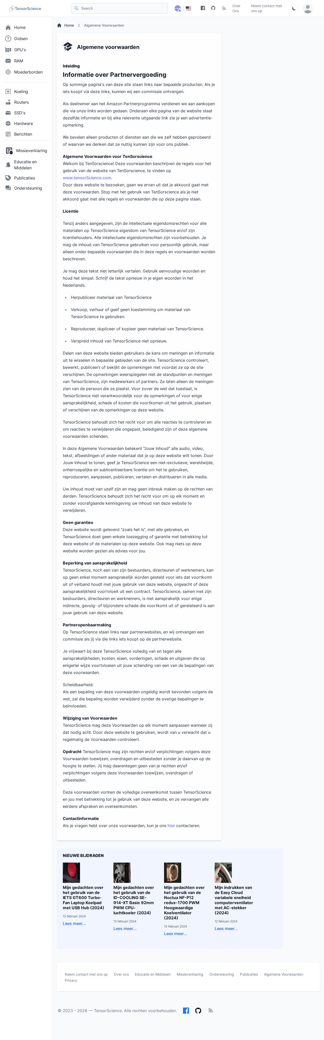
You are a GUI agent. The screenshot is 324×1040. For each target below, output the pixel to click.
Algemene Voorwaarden (283, 974)
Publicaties (249, 974)
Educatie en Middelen (153, 974)
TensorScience (108, 1010)
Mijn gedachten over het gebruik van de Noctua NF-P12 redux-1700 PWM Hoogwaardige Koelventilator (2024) (184, 902)
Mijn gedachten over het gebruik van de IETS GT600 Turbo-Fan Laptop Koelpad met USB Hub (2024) (83, 897)
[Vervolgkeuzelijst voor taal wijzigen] (177, 8)
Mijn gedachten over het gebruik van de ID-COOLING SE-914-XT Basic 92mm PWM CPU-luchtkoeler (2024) (133, 900)
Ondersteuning (221, 974)
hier (171, 825)
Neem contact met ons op (266, 8)
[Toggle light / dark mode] (294, 8)
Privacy (71, 980)
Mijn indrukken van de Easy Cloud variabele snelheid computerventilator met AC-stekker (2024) (234, 900)
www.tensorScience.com (87, 177)
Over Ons (236, 8)
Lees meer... (74, 923)
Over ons (121, 974)
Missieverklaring (190, 974)
